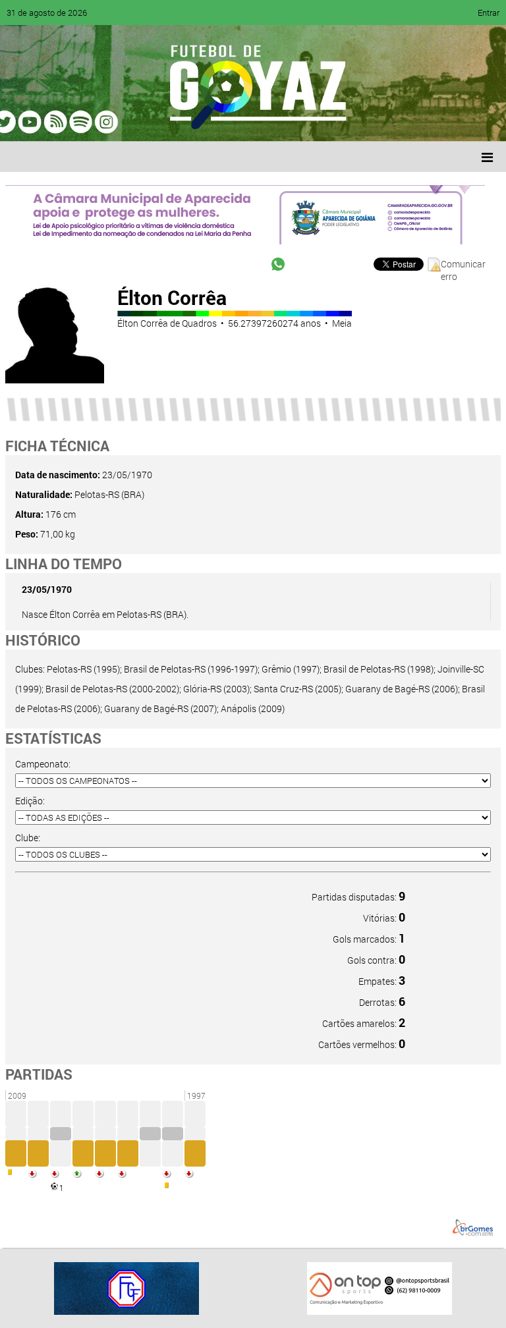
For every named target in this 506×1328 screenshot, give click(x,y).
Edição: (30, 800)
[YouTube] (101, 121)
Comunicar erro (463, 264)
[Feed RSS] (151, 121)
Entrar (488, 12)
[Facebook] (51, 121)
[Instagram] (176, 121)
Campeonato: (42, 764)
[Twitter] (76, 121)
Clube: (27, 837)
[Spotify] (126, 121)
